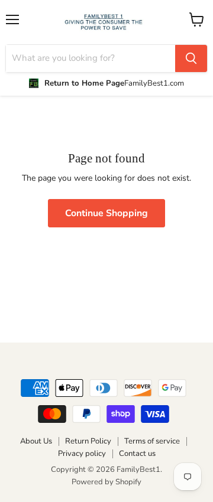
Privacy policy (82, 453)
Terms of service (152, 441)
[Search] (191, 58)
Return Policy (88, 441)
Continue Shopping (106, 213)
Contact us (137, 453)
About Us (36, 441)
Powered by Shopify (106, 482)
